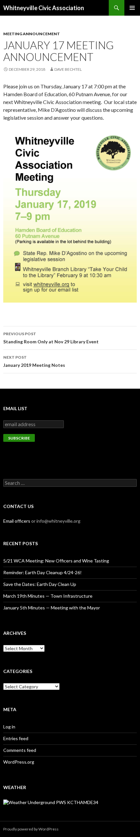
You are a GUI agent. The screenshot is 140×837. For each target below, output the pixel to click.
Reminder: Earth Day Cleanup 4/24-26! (42, 572)
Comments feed (19, 750)
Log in (9, 726)
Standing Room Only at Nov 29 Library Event (51, 337)
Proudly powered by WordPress (31, 829)
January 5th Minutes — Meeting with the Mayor (51, 607)
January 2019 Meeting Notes (34, 361)
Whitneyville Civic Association (43, 7)
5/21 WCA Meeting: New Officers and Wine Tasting (56, 560)
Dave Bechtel (68, 69)
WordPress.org (18, 762)
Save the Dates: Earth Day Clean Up (39, 584)
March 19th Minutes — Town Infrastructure (47, 596)
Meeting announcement (31, 33)
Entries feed (15, 738)
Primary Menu (132, 8)
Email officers (16, 521)
